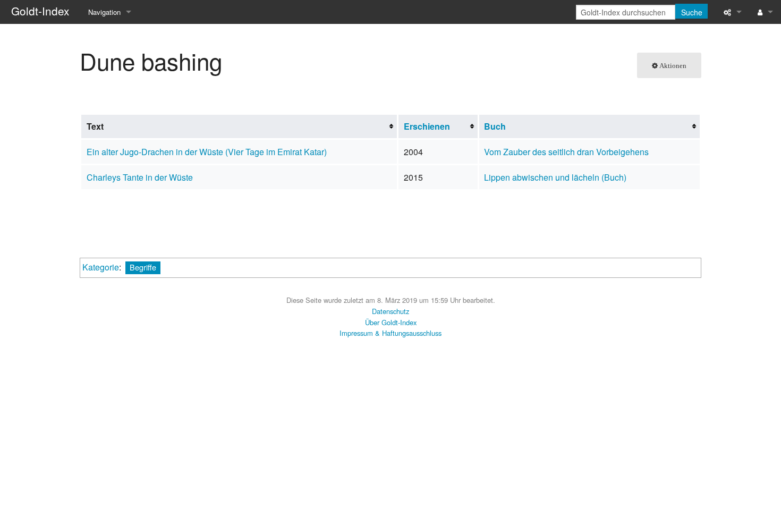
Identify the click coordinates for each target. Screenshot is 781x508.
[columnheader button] (437, 126)
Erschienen (427, 126)
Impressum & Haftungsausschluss (390, 333)
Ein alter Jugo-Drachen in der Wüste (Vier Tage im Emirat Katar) (207, 152)
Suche (691, 12)
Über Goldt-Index (391, 322)
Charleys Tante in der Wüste (140, 177)
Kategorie (100, 267)
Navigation (104, 12)
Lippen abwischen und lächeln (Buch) (555, 177)
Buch (495, 126)
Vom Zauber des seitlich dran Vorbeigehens (566, 152)
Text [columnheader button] (95, 126)
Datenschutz (390, 311)
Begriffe (143, 267)
